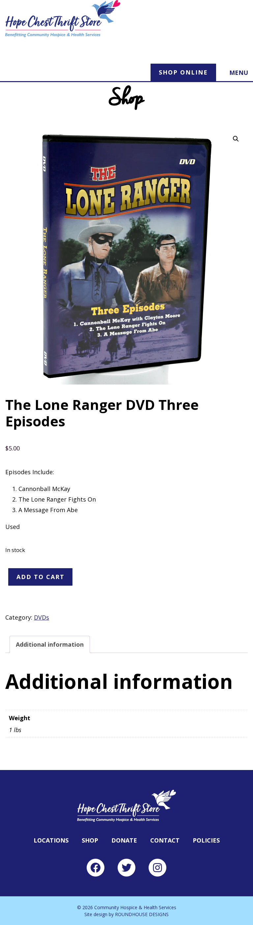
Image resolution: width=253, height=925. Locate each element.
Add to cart (40, 577)
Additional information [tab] (50, 644)
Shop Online (183, 72)
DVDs (41, 617)
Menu (238, 72)
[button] (236, 139)
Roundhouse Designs (142, 914)
